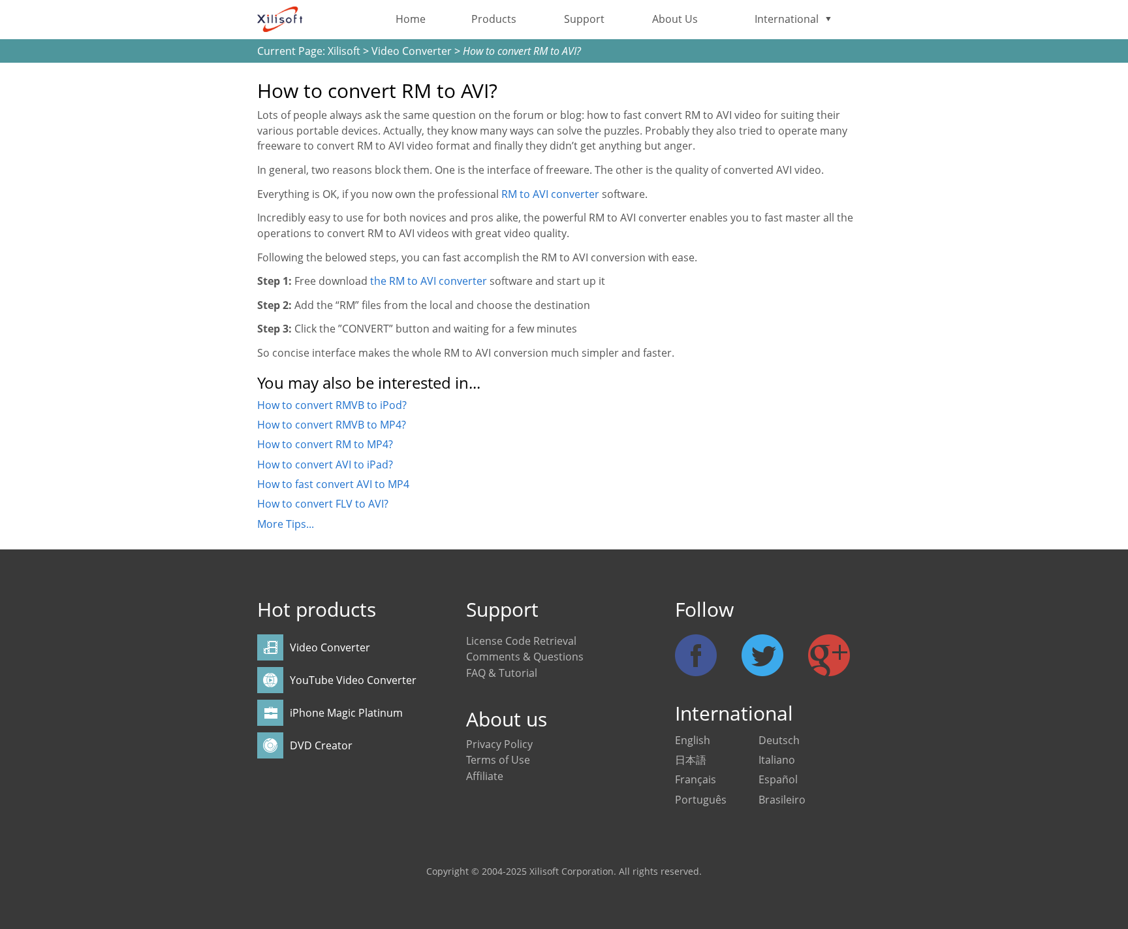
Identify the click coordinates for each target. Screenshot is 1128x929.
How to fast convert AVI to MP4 (333, 484)
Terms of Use (498, 760)
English (692, 740)
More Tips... (285, 524)
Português (701, 799)
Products (493, 19)
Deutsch (779, 740)
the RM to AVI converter (428, 281)
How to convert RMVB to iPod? (332, 405)
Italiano (777, 760)
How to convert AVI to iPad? (325, 464)
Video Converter (411, 51)
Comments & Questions (525, 656)
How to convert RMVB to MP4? (331, 424)
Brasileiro (782, 799)
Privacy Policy (499, 744)
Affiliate (484, 776)
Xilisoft (344, 51)
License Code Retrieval (521, 641)
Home (411, 19)
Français (695, 779)
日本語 (690, 760)
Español (778, 779)
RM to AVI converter (550, 194)
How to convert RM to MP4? (325, 444)
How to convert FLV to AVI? (322, 504)
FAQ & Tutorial (501, 673)
